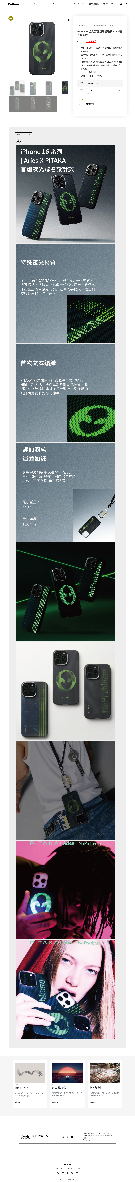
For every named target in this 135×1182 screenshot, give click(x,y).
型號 (81, 82)
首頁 (78, 26)
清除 (87, 94)
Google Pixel (57, 4)
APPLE (82, 26)
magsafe (99, 1136)
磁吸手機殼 (106, 1136)
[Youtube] (63, 1173)
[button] (69, 20)
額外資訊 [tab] (26, 135)
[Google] (58, 1173)
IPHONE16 (91, 1136)
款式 (81, 90)
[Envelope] (77, 1173)
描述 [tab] (18, 135)
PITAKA (90, 1140)
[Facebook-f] (67, 1173)
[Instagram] (72, 1173)
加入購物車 (90, 104)
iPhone (87, 26)
